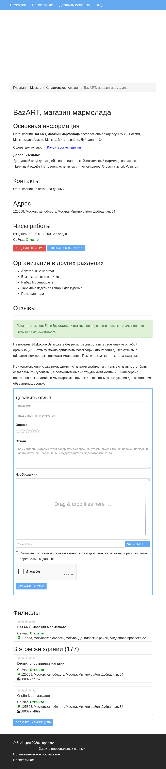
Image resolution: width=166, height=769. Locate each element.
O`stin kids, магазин (33, 696)
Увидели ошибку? (30, 248)
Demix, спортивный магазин (40, 663)
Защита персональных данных (62, 748)
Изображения (26, 474)
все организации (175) (33, 722)
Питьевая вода (32, 293)
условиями (45, 553)
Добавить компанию (74, 5)
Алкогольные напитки (37, 271)
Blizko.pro (18, 5)
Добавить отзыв (31, 586)
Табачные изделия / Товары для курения (51, 288)
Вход (99, 5)
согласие (110, 553)
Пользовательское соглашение (36, 754)
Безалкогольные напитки (40, 276)
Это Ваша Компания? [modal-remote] (66, 248)
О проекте (46, 743)
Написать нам (42, 5)
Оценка (21, 425)
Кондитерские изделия (63, 87)
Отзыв (21, 441)
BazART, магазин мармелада (41, 627)
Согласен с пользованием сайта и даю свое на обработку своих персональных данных (83, 556)
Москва (35, 87)
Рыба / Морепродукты (37, 282)
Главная (19, 87)
